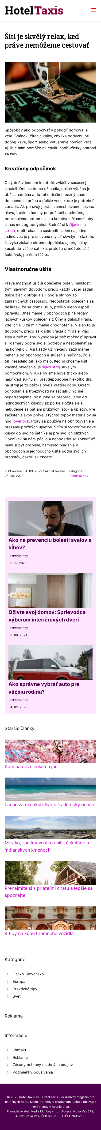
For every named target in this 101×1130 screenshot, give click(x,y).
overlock (21, 421)
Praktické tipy (78, 476)
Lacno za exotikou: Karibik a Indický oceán (49, 804)
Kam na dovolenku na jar (31, 766)
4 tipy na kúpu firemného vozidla (39, 933)
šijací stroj (51, 367)
